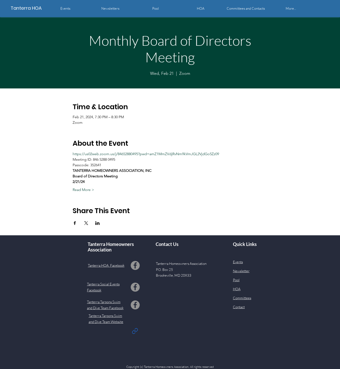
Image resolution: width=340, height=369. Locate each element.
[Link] (135, 331)
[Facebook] (135, 265)
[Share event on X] (86, 223)
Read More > (83, 190)
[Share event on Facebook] (75, 223)
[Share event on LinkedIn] (97, 223)
